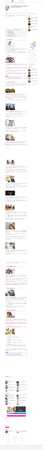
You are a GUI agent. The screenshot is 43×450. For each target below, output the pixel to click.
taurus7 (8, 391)
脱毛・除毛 (22, 437)
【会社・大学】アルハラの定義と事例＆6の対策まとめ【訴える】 (12, 384)
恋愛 (13, 4)
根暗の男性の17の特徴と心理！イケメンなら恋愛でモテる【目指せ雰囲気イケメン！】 (12, 398)
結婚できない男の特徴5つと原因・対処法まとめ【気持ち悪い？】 (23, 403)
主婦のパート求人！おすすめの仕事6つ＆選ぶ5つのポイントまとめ (23, 395)
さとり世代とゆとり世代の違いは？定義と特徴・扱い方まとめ (14, 77)
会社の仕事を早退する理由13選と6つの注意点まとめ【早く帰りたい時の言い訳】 (12, 387)
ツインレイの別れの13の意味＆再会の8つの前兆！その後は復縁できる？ (34, 29)
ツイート (10, 413)
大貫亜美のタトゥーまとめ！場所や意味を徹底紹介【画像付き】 (12, 403)
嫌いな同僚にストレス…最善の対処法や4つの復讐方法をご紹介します (23, 387)
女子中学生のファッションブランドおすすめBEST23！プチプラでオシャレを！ (34, 27)
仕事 (9, 4)
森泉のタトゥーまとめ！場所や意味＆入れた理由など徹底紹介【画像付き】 (23, 400)
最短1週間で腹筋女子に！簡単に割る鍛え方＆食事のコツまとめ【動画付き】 (34, 24)
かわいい (29, 62)
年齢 (11, 4)
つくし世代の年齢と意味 (9, 30)
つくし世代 (7, 4)
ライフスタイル (15, 437)
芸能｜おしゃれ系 (22, 441)
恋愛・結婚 (8, 437)
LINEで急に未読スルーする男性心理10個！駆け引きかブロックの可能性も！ (34, 21)
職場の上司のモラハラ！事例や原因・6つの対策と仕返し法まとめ (23, 390)
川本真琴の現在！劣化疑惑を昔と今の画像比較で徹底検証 (12, 431)
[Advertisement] (11, 22)
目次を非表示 (18, 29)
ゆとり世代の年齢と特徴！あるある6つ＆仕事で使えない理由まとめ (14, 353)
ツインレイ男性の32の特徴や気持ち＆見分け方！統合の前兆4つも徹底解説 (12, 400)
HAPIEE (21, 0)
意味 (15, 4)
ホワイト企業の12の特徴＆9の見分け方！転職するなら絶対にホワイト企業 (23, 382)
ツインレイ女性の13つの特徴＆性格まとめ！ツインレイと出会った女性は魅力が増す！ (34, 18)
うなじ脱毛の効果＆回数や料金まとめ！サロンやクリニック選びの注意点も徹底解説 (23, 431)
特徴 (17, 4)
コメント (26, 10)
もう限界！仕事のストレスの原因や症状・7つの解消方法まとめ (12, 382)
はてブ (23, 413)
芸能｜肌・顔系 (15, 441)
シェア (21, 410)
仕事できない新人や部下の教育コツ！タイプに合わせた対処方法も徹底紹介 (12, 390)
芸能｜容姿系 (8, 441)
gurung (8, 383)
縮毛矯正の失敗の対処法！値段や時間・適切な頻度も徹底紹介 (23, 397)
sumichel (8, 404)
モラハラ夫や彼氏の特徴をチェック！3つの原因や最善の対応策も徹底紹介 (12, 395)
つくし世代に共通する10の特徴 (10, 31)
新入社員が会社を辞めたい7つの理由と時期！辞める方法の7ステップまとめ (23, 384)
